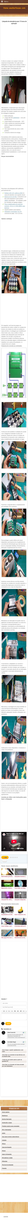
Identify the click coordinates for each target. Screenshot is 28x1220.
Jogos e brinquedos (7, 1154)
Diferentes (4, 1161)
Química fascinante (6, 1119)
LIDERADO (16, 117)
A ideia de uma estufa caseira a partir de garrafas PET (12, 1060)
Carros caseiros (5, 1112)
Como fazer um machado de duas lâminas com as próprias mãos (13, 1055)
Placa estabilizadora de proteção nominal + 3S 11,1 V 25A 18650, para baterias (14, 206)
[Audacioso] (4, 1011)
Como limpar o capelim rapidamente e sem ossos (12, 1050)
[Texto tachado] (12, 1011)
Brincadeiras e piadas (7, 1157)
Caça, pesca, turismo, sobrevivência (10, 1136)
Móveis (4, 1150)
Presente (4, 1168)
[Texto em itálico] (6, 1011)
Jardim (3, 1133)
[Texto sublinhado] (9, 1011)
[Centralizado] (18, 1011)
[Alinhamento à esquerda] (15, 1011)
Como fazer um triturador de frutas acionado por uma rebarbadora (13, 1065)
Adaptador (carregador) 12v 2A (12, 211)
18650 (6, 200)
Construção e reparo (7, 1122)
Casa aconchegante (6, 1147)
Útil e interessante (6, 1129)
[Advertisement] (14, 38)
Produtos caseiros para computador (10, 1126)
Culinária (4, 1140)
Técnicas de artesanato (7, 1165)
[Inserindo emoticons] (23, 1011)
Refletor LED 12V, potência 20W (13, 193)
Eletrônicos (5, 1115)
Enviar (8, 1023)
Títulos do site (14, 1108)
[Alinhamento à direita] (20, 1011)
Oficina (3, 1143)
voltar (5, 857)
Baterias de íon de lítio (10, 196)
